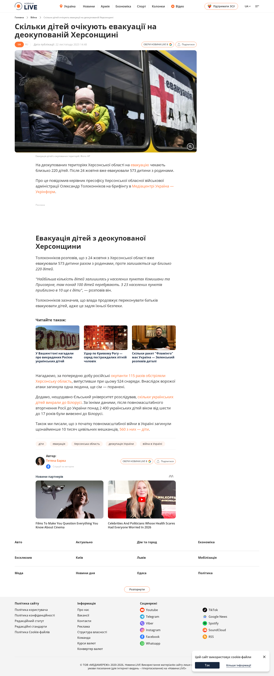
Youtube (152, 610)
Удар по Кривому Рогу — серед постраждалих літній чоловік (105, 357)
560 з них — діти (134, 429)
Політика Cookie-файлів (32, 632)
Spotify (213, 623)
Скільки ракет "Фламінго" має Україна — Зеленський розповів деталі (153, 357)
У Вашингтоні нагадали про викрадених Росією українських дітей (55, 357)
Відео (180, 6)
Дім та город (147, 542)
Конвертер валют (90, 649)
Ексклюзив (23, 558)
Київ (79, 558)
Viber (149, 623)
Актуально (84, 542)
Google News (218, 617)
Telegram (152, 617)
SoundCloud (217, 630)
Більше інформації (238, 665)
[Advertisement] (103, 216)
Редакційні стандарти (31, 626)
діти (41, 444)
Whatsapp (153, 643)
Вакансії (83, 615)
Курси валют (86, 643)
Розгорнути (137, 589)
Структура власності (92, 632)
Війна (34, 17)
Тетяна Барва (56, 461)
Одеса (142, 573)
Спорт (141, 6)
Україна (69, 6)
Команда (83, 638)
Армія (105, 6)
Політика (205, 573)
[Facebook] (48, 466)
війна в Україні (152, 444)
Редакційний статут (29, 621)
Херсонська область (87, 444)
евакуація (59, 444)
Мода (19, 573)
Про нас (83, 610)
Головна (19, 17)
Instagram (153, 630)
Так (207, 665)
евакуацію (140, 164)
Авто (18, 542)
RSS (211, 637)
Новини (89, 6)
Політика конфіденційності (35, 615)
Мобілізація (207, 558)
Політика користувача (31, 610)
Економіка (123, 6)
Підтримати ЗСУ (224, 6)
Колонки (158, 6)
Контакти (84, 621)
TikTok (213, 610)
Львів (141, 558)
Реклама (83, 626)
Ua (246, 6)
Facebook (153, 637)
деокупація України (121, 444)
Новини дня (85, 573)
